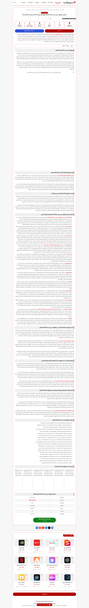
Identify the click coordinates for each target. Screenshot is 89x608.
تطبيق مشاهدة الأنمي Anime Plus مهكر (65, 381)
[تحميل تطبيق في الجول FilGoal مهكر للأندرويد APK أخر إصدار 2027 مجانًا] (22, 543)
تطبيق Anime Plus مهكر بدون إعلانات (51, 245)
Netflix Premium (21, 565)
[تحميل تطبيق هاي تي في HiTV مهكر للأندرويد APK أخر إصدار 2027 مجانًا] (52, 577)
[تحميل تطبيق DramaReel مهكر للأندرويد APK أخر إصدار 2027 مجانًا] (67, 543)
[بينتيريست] (43, 527)
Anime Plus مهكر (59, 34)
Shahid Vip (36, 582)
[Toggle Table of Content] (71, 46)
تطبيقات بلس (43, 2)
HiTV (52, 582)
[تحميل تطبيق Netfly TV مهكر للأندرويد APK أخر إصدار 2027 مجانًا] (37, 543)
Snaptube (21, 582)
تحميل (59, 30)
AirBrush (37, 565)
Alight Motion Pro (67, 582)
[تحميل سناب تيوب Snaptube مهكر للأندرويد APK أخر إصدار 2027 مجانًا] (22, 577)
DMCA (28, 605)
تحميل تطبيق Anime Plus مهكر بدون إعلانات (64, 410)
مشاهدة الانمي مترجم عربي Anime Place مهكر (48, 309)
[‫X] (49, 527)
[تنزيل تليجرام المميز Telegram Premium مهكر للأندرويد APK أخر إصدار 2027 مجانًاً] (52, 560)
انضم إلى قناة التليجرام (44, 604)
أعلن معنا (24, 605)
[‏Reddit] (40, 527)
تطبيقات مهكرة (58, 2)
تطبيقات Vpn (30, 2)
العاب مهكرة (50, 2)
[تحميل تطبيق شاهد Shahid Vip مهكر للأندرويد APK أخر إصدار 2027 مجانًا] (37, 577)
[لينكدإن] (46, 527)
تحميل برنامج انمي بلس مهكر (67, 341)
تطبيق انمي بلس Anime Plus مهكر (55, 217)
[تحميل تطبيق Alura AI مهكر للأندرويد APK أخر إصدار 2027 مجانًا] (67, 560)
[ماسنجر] (37, 527)
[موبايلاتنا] (69, 2)
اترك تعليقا (44, 594)
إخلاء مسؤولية (32, 605)
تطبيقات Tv (37, 2)
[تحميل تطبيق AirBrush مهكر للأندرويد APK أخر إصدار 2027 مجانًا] (37, 560)
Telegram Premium (52, 565)
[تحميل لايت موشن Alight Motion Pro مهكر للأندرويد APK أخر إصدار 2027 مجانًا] (67, 577)
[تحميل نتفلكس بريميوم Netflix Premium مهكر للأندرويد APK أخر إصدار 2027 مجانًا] (22, 560)
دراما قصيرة (23, 2)
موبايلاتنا (40, 601)
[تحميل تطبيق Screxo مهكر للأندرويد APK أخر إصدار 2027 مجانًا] (52, 543)
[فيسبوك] (52, 527)
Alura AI (67, 565)
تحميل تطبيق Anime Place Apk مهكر (66, 175)
